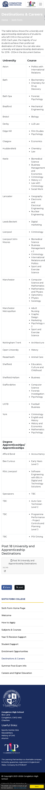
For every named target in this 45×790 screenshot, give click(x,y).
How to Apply (8, 622)
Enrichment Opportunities (15, 651)
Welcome (6, 615)
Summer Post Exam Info (14, 666)
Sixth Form (17, 20)
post (20, 587)
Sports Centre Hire (10, 730)
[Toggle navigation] (41, 4)
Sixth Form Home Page (13, 608)
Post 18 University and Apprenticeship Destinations (22, 562)
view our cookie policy (20, 788)
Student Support (10, 644)
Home (5, 20)
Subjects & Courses (11, 630)
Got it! (36, 786)
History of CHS (8, 735)
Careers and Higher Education (17, 673)
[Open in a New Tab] (5, 571)
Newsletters (7, 733)
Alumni (5, 738)
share (7, 587)
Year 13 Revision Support (14, 637)
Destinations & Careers (13, 658)
